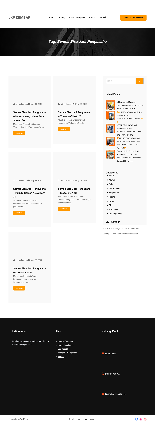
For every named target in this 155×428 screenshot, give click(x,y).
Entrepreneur (115, 188)
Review (112, 201)
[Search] (139, 81)
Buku (111, 184)
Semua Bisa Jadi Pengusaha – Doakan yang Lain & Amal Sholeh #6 (29, 116)
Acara (111, 175)
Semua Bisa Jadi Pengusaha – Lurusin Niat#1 (29, 271)
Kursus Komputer (65, 341)
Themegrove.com (87, 419)
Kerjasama (114, 192)
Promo (112, 196)
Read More (19, 133)
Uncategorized (115, 213)
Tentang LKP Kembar (67, 352)
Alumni (112, 179)
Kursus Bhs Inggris (66, 345)
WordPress (24, 419)
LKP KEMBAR (19, 17)
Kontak (61, 356)
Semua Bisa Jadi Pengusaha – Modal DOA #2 (74, 191)
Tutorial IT (113, 209)
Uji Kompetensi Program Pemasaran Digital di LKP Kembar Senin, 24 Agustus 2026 (130, 105)
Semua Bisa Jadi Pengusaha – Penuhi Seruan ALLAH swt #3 (29, 193)
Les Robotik (63, 349)
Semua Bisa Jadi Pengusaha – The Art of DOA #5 (74, 114)
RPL (111, 205)
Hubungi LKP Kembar (133, 17)
